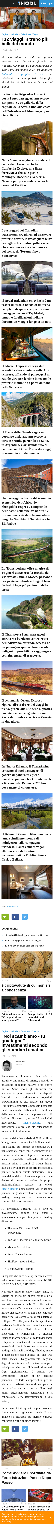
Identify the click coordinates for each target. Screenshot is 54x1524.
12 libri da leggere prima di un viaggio (23, 940)
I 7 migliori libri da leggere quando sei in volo (26, 935)
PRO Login (46, 3)
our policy (6, 1521)
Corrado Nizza (20, 1061)
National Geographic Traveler (23, 74)
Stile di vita (26, 34)
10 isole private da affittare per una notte (24, 945)
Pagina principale (10, 34)
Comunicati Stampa (30, 1031)
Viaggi (35, 34)
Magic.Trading (31, 1122)
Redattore (18, 1064)
